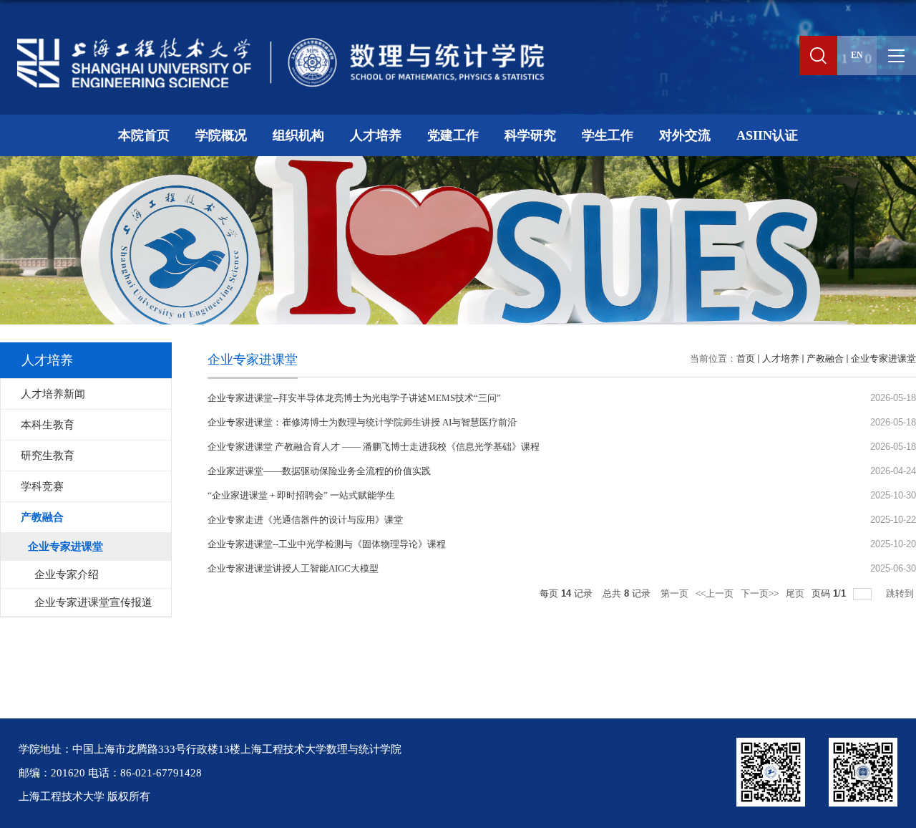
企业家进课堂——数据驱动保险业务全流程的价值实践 (319, 471)
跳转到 (901, 593)
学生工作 (607, 135)
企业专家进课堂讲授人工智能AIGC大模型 (293, 568)
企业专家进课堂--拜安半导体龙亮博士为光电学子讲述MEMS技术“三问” (354, 398)
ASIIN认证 (767, 135)
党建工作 (453, 135)
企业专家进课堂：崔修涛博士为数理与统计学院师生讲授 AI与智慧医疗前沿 (362, 422)
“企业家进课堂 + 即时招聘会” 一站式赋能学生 (301, 495)
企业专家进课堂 (883, 358)
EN (857, 55)
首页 (745, 358)
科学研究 (530, 135)
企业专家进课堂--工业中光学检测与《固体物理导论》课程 (327, 544)
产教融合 (825, 358)
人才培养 (375, 135)
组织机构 (298, 135)
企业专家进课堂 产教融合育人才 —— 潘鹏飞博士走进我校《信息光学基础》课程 (374, 446)
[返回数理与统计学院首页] (275, 40)
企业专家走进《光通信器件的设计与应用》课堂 (305, 519)
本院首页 (144, 135)
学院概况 (221, 135)
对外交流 (685, 135)
